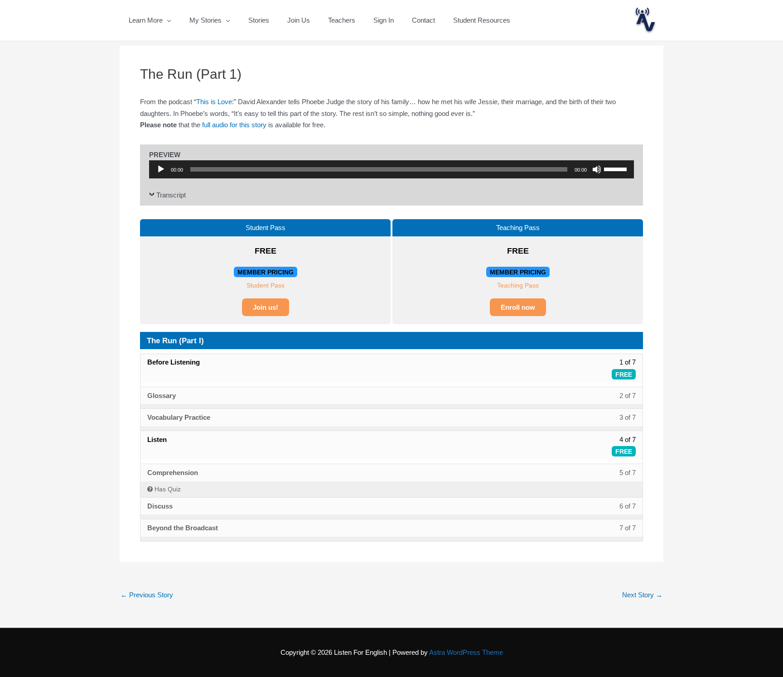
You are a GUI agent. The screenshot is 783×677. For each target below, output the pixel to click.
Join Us (298, 20)
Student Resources (481, 20)
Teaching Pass (518, 285)
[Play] (160, 169)
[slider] (616, 168)
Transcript (171, 195)
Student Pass (265, 285)
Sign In (383, 20)
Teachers (341, 20)
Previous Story (147, 594)
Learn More (146, 20)
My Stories (205, 20)
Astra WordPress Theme (466, 652)
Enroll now (518, 307)
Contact (423, 20)
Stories (258, 20)
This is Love (214, 102)
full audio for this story (234, 125)
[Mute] (596, 169)
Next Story (642, 594)
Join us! (265, 307)
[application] (391, 169)
